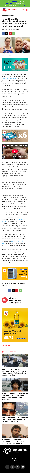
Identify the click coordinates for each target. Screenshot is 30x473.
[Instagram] (12, 467)
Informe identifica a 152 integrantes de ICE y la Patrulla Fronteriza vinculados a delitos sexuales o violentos (14, 372)
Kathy (17, 29)
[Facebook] (3, 33)
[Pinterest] (10, 33)
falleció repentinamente (10, 78)
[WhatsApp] (13, 33)
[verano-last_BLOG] (15, 136)
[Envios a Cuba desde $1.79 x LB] (15, 70)
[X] (6, 33)
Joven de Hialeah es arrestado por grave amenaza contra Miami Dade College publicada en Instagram (15, 396)
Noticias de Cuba (10, 15)
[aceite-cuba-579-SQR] (15, 341)
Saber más (22, 5)
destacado (4, 285)
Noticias (3, 15)
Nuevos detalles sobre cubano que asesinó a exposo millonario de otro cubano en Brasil (15, 419)
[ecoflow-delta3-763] (15, 279)
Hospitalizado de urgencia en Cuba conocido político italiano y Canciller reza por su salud (14, 441)
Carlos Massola (21, 283)
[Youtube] (23, 467)
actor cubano (12, 283)
